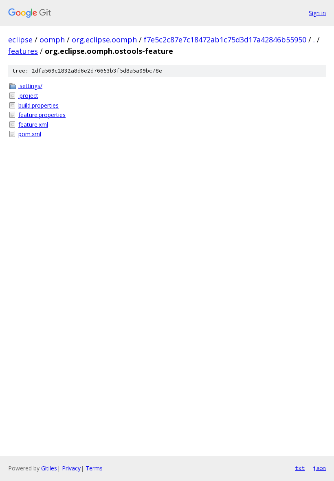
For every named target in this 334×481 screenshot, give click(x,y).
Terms (94, 468)
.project (28, 95)
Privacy (71, 468)
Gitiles (49, 468)
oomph (52, 39)
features (23, 51)
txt (300, 468)
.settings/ (30, 86)
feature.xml (33, 124)
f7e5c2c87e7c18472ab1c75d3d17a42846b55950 (225, 39)
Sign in (317, 13)
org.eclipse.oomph (104, 39)
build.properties (38, 105)
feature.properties (42, 115)
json (319, 468)
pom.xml (29, 134)
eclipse (20, 39)
